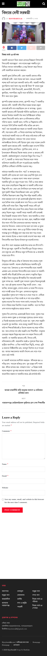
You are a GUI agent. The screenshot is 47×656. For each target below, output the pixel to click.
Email (5, 476)
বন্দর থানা (35, 595)
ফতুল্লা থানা (5, 595)
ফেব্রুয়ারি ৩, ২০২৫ (32, 18)
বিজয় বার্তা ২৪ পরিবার (37, 600)
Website (5, 488)
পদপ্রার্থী (19, 607)
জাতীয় (19, 599)
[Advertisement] (23, 544)
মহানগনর (5, 591)
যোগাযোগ (16, 645)
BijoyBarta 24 (15, 18)
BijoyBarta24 (12, 650)
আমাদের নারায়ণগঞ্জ (5, 604)
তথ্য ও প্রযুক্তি (22, 603)
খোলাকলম (20, 595)
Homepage (36, 642)
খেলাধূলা (20, 591)
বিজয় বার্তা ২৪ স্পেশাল (37, 606)
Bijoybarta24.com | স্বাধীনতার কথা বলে (15, 642)
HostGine (27, 650)
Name (5, 464)
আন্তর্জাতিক (6, 599)
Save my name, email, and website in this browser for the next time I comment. (24, 501)
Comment (7, 431)
